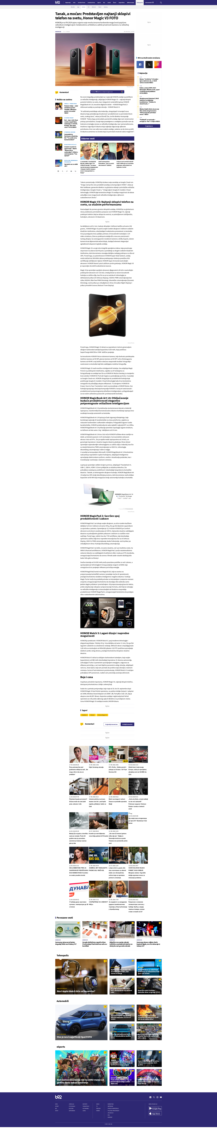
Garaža (140, 1013)
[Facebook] (140, 64)
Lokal (84, 1110)
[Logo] (57, 2)
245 (61, 132)
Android (58, 31)
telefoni (85, 715)
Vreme (98, 1110)
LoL (58, 1077)
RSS (109, 1115)
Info (56, 1104)
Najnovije (68, 2)
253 (61, 144)
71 (60, 118)
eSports (85, 1104)
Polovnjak (114, 1013)
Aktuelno (114, 1032)
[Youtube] (161, 1097)
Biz (56, 1108)
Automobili (86, 1108)
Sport (57, 1106)
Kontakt (110, 1117)
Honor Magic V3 (103, 715)
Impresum (110, 1106)
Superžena (72, 1110)
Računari (141, 967)
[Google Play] (155, 1108)
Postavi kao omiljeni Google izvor (102, 92)
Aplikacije (110, 1113)
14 (159, 922)
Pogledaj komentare (111, 724)
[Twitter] (149, 64)
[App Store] (155, 1113)
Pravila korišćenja (113, 1108)
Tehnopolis (86, 1106)
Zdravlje (71, 1104)
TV (97, 1106)
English (98, 1108)
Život (56, 1110)
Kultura (71, 1108)
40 (60, 104)
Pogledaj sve (149, 126)
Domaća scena (115, 1058)
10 (105, 922)
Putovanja (72, 1106)
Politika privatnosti (113, 1110)
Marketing (111, 1104)
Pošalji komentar (127, 724)
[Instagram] (158, 64)
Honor (92, 715)
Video (97, 1104)
